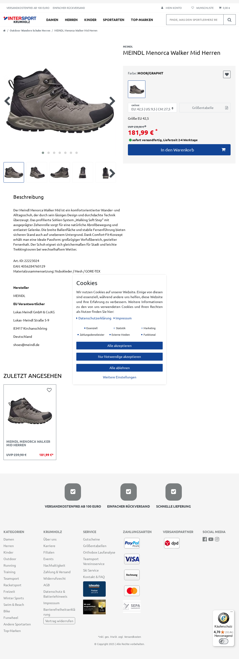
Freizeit (9, 591)
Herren (71, 19)
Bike (7, 611)
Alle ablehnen (119, 367)
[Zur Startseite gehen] (4, 30)
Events (48, 559)
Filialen (48, 552)
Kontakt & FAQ (94, 577)
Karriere (49, 546)
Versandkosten (132, 636)
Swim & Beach (14, 604)
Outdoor (10, 559)
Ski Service (91, 570)
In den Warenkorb (177, 149)
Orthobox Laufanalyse (99, 552)
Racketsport (12, 585)
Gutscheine (91, 539)
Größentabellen (94, 546)
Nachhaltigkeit (54, 565)
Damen (52, 19)
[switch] (223, 641)
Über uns (49, 539)
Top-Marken (142, 19)
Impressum (51, 603)
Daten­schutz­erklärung (95, 318)
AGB (46, 585)
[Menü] (231, 613)
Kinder (90, 19)
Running (10, 565)
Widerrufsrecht (54, 578)
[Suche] (229, 19)
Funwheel (11, 617)
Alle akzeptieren (119, 345)
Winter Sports (14, 598)
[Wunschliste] (201, 7)
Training (9, 572)
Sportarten (113, 19)
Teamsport (11, 578)
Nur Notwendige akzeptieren (119, 356)
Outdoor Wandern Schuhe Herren (30, 30)
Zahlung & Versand (56, 572)
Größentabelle (203, 107)
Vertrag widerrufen (59, 621)
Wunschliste (227, 74)
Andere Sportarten (17, 624)
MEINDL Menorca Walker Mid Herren (28, 443)
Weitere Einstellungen (119, 377)
